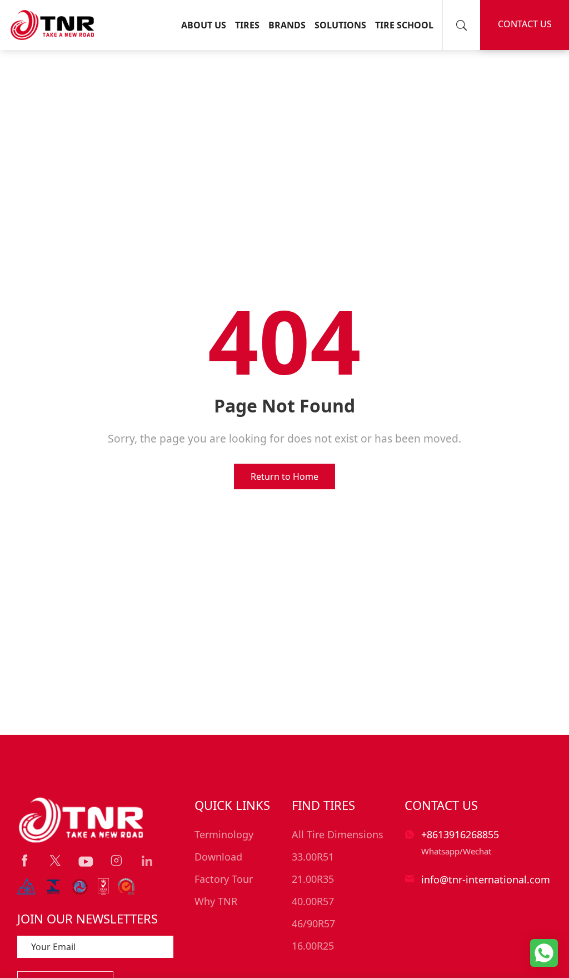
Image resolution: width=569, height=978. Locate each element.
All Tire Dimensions (337, 834)
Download (218, 856)
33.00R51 (313, 856)
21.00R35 (313, 879)
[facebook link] (24, 860)
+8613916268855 (460, 834)
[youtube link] (85, 861)
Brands (287, 25)
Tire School (404, 25)
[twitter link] (55, 860)
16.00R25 (313, 945)
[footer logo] (82, 820)
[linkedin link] (146, 860)
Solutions (340, 25)
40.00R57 (313, 901)
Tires (247, 25)
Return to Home (284, 476)
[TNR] (52, 25)
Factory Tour (223, 879)
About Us (203, 25)
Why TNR (215, 901)
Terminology (223, 834)
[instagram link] (116, 860)
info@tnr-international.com (485, 879)
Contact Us (525, 24)
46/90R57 (313, 923)
